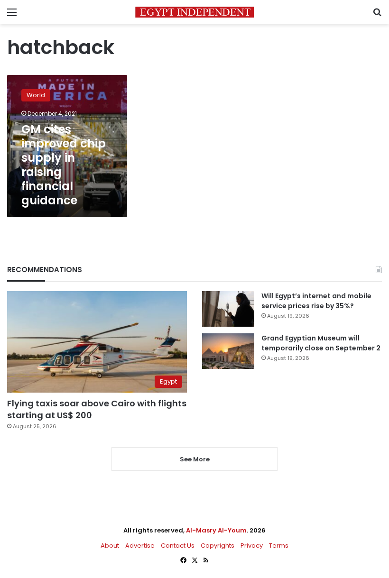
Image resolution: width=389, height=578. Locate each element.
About (110, 545)
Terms (278, 545)
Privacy (252, 545)
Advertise (140, 545)
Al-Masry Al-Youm (216, 530)
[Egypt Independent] (194, 12)
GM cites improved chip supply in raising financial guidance (63, 164)
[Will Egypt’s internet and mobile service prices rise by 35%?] (228, 309)
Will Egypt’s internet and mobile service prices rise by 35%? (316, 301)
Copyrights (217, 545)
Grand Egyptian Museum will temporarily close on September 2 (320, 343)
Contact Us (177, 545)
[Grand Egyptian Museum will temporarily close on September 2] (228, 351)
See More (195, 459)
